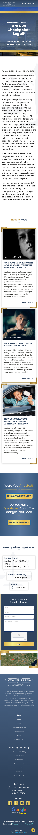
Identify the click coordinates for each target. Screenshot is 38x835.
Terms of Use (30, 824)
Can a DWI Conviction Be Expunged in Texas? (18, 344)
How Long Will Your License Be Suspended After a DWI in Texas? (16, 421)
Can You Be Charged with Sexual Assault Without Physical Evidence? (18, 265)
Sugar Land (19, 768)
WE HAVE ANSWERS (19, 522)
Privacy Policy (17, 824)
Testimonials (19, 731)
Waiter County (19, 776)
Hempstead (19, 764)
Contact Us (19, 739)
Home (19, 719)
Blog (19, 735)
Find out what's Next (19, 496)
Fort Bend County (19, 752)
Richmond (19, 760)
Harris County (19, 756)
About (19, 723)
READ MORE (26, 303)
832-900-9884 (26, 3)
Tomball (19, 772)
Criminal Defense (19, 727)
